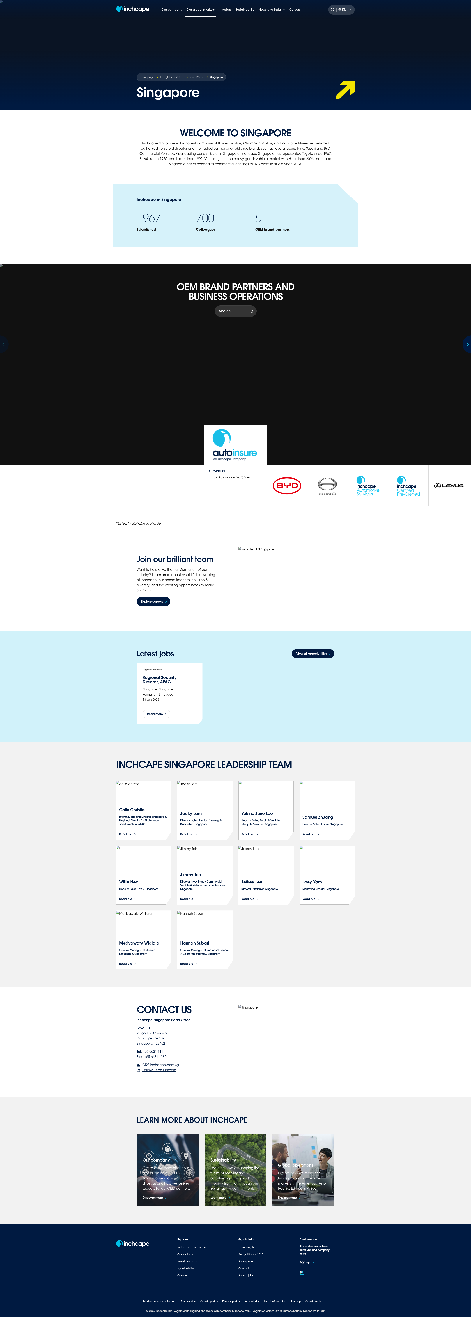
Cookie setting (314, 1301)
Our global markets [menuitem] (201, 9)
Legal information (275, 1301)
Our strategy (185, 1254)
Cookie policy (209, 1301)
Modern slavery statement (159, 1301)
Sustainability (185, 1268)
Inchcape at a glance (191, 1247)
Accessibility (252, 1301)
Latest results (246, 1247)
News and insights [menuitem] (272, 9)
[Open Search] (333, 10)
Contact (243, 1268)
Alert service (188, 1301)
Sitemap (296, 1301)
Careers (182, 1275)
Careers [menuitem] (294, 9)
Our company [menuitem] (172, 9)
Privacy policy (231, 1301)
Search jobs (245, 1275)
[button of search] (252, 311)
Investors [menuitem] (225, 9)
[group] (287, 485)
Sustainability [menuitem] (245, 9)
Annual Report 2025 (250, 1254)
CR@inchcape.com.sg (160, 1065)
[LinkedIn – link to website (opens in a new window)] (302, 1273)
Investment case (187, 1261)
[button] (466, 344)
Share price (245, 1261)
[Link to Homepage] (132, 10)
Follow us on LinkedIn (159, 1070)
